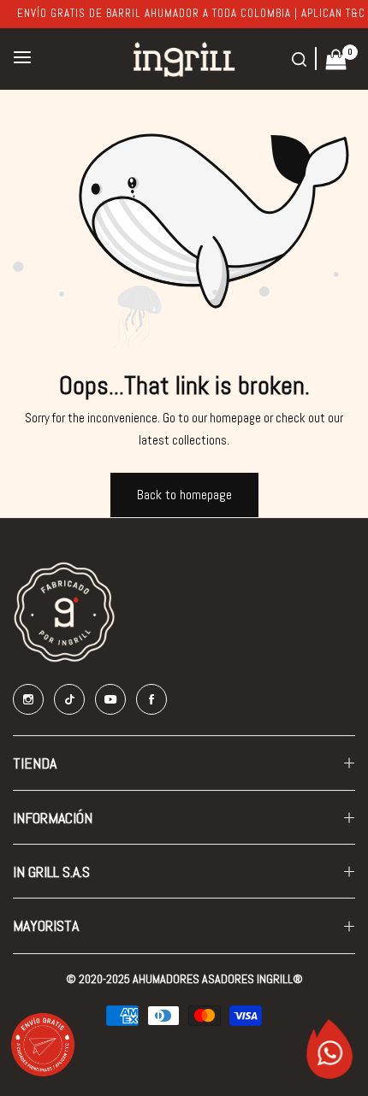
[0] (336, 58)
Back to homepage (184, 495)
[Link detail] (28, 699)
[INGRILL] (184, 59)
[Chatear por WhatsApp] (329, 1048)
